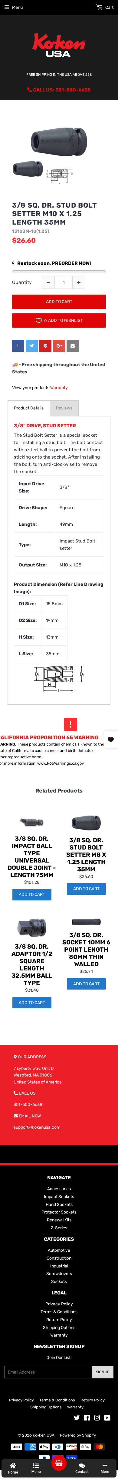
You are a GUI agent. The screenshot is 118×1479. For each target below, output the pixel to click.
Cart (108, 7)
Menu (17, 7)
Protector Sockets (59, 1212)
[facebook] (18, 346)
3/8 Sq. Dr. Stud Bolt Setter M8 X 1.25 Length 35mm (86, 854)
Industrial (59, 1266)
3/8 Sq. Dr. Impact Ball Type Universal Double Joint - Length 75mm (32, 857)
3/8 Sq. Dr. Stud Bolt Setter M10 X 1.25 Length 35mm (54, 213)
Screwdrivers (59, 1273)
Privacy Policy (59, 1304)
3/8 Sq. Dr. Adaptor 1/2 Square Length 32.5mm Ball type (31, 965)
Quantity (22, 282)
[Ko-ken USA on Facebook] (87, 1418)
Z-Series (59, 1227)
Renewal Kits (59, 1220)
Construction (59, 1258)
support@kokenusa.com (37, 1127)
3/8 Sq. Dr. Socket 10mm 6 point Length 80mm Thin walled (86, 949)
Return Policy (59, 1319)
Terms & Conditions (59, 1311)
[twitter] (32, 346)
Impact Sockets (59, 1196)
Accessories (59, 1188)
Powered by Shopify (78, 1435)
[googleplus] (59, 346)
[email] (73, 346)
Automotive (59, 1250)
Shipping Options (59, 1327)
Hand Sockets (59, 1204)
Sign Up (103, 1372)
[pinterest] (45, 346)
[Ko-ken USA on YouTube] (107, 1418)
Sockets (59, 1281)
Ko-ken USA (43, 1435)
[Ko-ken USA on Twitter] (77, 1418)
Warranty (59, 387)
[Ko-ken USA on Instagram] (97, 1418)
